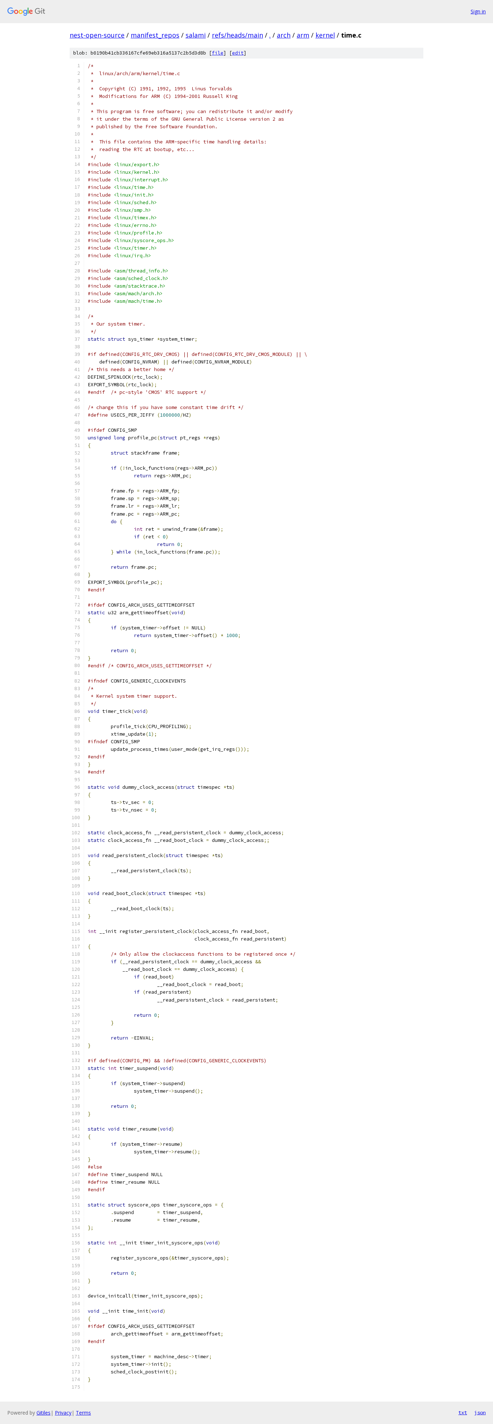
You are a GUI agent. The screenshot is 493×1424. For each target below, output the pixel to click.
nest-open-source (97, 35)
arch (284, 35)
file (217, 53)
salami (196, 35)
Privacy (63, 1412)
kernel (325, 35)
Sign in (478, 11)
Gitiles (43, 1412)
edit (238, 53)
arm (303, 35)
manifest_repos (155, 35)
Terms (83, 1412)
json (480, 1412)
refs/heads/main (237, 35)
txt (462, 1412)
